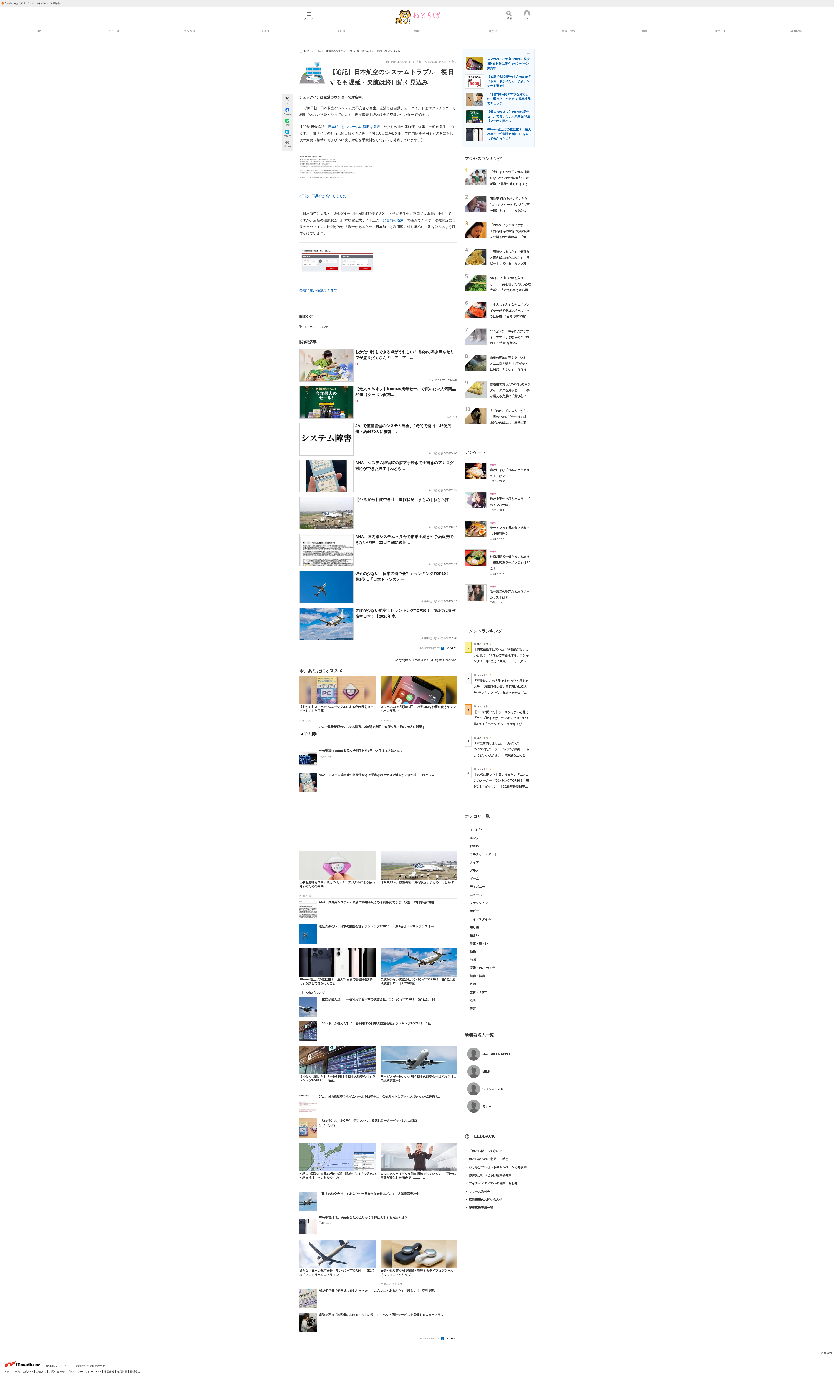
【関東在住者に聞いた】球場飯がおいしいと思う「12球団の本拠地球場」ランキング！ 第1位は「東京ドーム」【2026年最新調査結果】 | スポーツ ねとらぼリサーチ (501, 661)
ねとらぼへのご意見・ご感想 (486, 1159)
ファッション (479, 903)
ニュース (113, 31)
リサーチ (720, 31)
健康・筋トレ (479, 943)
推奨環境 (135, 1371)
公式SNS (28, 1371)
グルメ (341, 31)
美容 (473, 1008)
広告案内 (41, 1371)
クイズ (265, 31)
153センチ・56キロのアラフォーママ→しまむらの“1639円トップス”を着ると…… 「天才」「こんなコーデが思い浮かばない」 (510, 343)
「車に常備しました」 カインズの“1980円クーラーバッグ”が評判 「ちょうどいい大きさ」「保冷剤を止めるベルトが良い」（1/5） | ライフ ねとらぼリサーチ (501, 755)
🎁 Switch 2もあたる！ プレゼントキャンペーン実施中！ (31, 3)
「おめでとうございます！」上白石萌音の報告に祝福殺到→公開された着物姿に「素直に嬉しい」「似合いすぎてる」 (510, 236)
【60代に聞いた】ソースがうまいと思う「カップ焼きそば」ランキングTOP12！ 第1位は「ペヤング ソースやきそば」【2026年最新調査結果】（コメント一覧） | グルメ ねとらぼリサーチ (503, 723)
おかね (474, 846)
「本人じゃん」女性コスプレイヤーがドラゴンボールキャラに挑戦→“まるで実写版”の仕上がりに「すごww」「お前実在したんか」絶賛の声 (510, 316)
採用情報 (122, 1371)
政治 (473, 984)
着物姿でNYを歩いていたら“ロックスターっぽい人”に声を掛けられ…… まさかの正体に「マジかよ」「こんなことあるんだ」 (510, 210)
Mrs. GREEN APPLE (496, 1054)
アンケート (475, 452)
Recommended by (430, 648)
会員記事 (796, 31)
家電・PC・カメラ (482, 968)
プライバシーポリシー (80, 1371)
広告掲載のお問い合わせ (483, 1199)
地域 (417, 31)
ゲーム (474, 878)
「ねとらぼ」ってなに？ (483, 1151)
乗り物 (474, 927)
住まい (493, 31)
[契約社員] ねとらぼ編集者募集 (488, 1175)
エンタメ (189, 31)
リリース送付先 (477, 1191)
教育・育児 (569, 31)
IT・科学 (476, 830)
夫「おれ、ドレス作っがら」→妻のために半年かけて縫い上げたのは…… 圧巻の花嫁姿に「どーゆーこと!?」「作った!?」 (510, 422)
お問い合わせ (57, 1371)
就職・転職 (477, 976)
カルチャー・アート (483, 854)
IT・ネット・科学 (316, 327)
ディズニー (477, 886)
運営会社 (109, 1371)
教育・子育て (479, 992)
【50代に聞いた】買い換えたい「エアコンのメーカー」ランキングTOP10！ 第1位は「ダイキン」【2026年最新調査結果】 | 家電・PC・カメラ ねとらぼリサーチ (501, 786)
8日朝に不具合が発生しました (322, 196)
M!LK (486, 1071)
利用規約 (826, 1352)
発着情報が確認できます (318, 290)
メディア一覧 (12, 1371)
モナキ (486, 1106)
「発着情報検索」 (393, 220)
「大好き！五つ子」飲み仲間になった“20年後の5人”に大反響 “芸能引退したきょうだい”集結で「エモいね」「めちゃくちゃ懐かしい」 (510, 183)
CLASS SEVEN (492, 1089)
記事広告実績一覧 (479, 1207)
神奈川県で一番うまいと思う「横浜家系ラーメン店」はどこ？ (510, 562)
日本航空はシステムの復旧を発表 (354, 127)
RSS (99, 1371)
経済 (473, 1000)
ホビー (474, 911)
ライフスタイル (480, 919)
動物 (644, 31)
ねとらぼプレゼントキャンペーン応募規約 (496, 1167)
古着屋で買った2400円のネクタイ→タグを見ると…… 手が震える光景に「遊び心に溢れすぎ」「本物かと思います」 (510, 396)
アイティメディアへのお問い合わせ (491, 1183)
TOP (38, 31)
